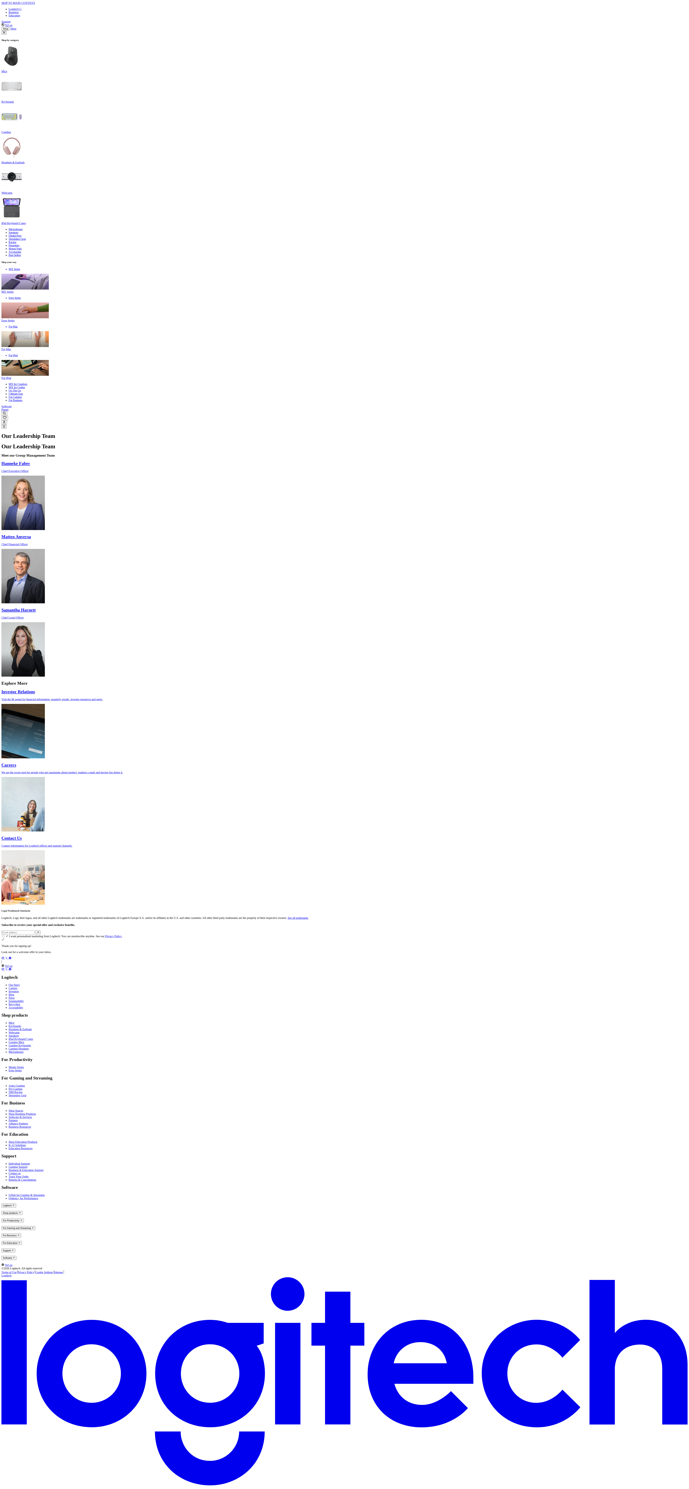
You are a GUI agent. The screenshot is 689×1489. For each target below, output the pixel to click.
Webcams (14, 1032)
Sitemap (58, 1272)
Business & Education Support (26, 1170)
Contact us (15, 1173)
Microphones (16, 1051)
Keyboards (15, 1026)
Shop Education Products (23, 1141)
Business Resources (20, 1126)
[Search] (4, 413)
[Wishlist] (4, 418)
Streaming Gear (17, 1095)
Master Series (16, 1067)
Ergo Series (15, 1070)
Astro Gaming (17, 1085)
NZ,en (8, 25)
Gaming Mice (16, 1042)
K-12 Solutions (17, 1145)
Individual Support (19, 1163)
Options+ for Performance (23, 1198)
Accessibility (16, 1007)
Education (14, 15)
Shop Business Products (22, 1113)
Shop (5, 28)
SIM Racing (15, 1092)
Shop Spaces (16, 1110)
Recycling (14, 1004)
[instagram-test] (3, 958)
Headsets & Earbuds (20, 1029)
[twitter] (7, 958)
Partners (13, 1120)
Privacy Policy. (113, 936)
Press (12, 997)
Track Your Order (19, 1176)
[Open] (4, 427)
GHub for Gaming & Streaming (27, 1195)
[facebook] (10, 958)
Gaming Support (18, 1166)
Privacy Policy (26, 1272)
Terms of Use (9, 1272)
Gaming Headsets (19, 1048)
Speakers (14, 1035)
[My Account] (4, 422)
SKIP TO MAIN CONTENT (18, 2)
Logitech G (15, 9)
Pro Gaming (15, 1088)
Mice (11, 1022)
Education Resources (20, 1148)
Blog (11, 994)
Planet (4, 409)
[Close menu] (4, 33)
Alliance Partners (18, 1123)
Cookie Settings (44, 1272)
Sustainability (16, 1001)
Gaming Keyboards (20, 1045)
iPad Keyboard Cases (21, 1039)
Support (5, 21)
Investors (14, 991)
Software (6, 406)
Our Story (14, 984)
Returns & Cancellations (22, 1179)
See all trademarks (298, 917)
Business (14, 12)
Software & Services (20, 1117)
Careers (13, 988)
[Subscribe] (38, 932)
